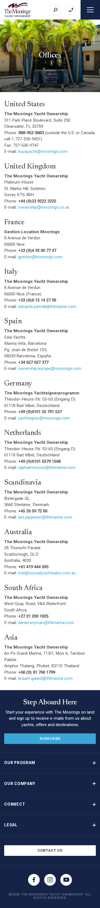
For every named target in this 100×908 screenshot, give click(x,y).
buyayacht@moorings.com (43, 151)
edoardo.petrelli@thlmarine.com (47, 306)
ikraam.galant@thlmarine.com (45, 678)
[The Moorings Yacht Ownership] (17, 10)
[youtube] (66, 880)
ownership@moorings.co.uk (43, 207)
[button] (50, 763)
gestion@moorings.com (40, 256)
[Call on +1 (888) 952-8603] (70, 9)
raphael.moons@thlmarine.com (47, 467)
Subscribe (50, 739)
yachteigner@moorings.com (44, 418)
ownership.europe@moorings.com (49, 368)
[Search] (55, 9)
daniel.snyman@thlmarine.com (46, 622)
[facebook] (34, 880)
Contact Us (50, 850)
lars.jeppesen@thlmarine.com (45, 517)
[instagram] (50, 880)
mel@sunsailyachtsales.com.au (47, 572)
